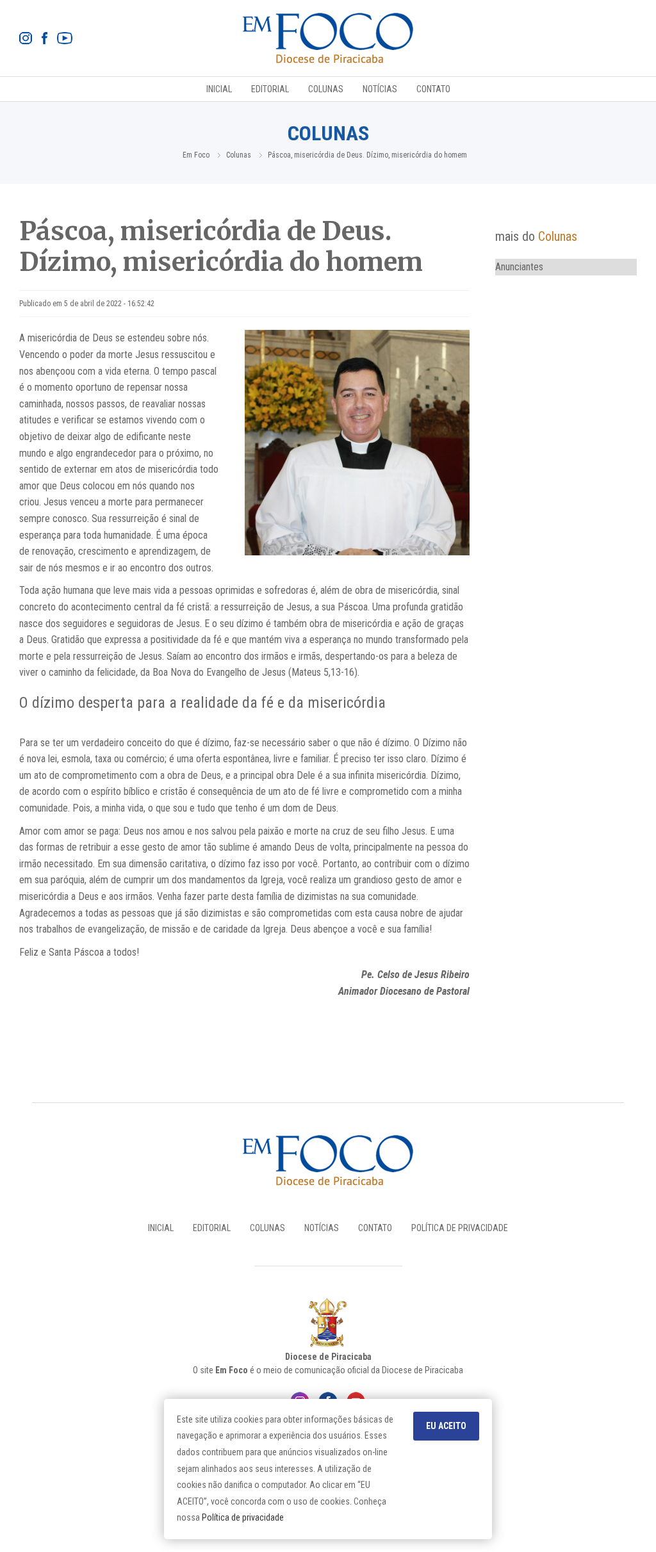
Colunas (325, 89)
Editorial (270, 89)
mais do (536, 236)
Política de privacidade (243, 1517)
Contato (433, 89)
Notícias (380, 89)
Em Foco (196, 155)
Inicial (219, 89)
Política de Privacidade (459, 1228)
